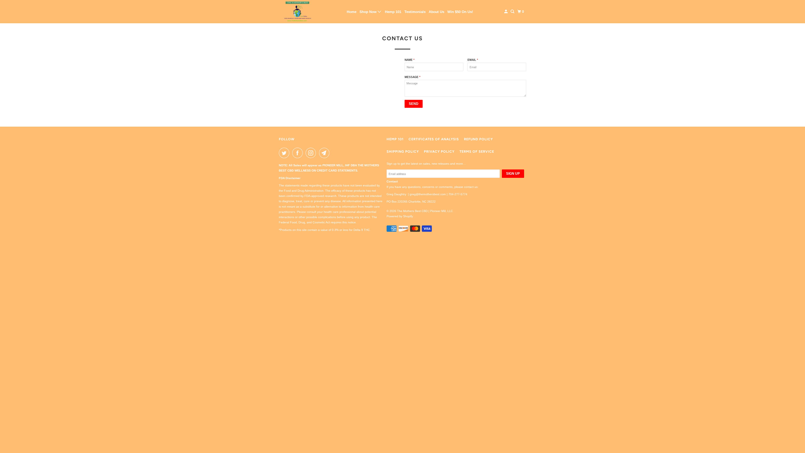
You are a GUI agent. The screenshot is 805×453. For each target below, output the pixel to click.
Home (351, 12)
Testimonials (415, 12)
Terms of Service (477, 152)
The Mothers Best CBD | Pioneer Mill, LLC (425, 211)
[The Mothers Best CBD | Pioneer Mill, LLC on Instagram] (312, 153)
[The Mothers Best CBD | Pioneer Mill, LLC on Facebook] (298, 153)
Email (472, 59)
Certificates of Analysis (434, 139)
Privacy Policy (439, 152)
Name (409, 59)
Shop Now (369, 12)
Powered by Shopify (400, 216)
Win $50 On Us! (460, 12)
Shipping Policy (403, 152)
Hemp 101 (393, 12)
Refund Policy (478, 139)
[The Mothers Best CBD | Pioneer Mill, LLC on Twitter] (285, 153)
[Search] (513, 12)
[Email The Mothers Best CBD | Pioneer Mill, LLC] (325, 153)
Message (412, 77)
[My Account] (506, 12)
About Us (436, 12)
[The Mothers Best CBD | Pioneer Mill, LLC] (298, 11)
